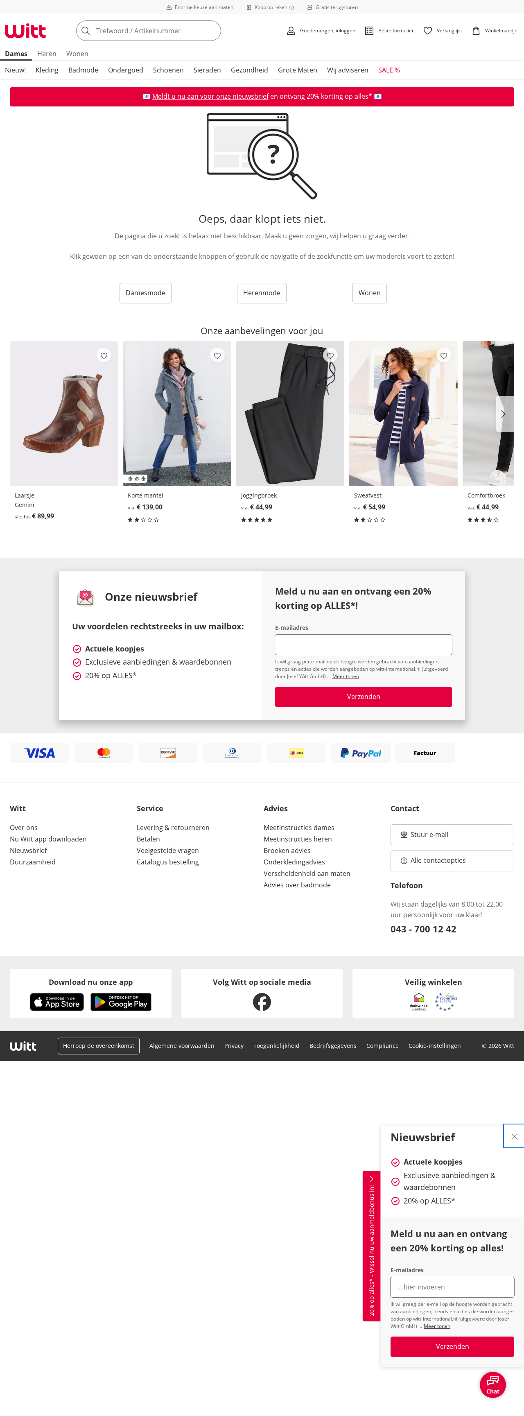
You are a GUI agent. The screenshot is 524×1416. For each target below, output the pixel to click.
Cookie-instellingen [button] (435, 1046)
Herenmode (261, 292)
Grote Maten (297, 70)
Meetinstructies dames (299, 827)
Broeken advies (287, 850)
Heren (46, 53)
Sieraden (207, 70)
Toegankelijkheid (276, 1046)
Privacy (234, 1046)
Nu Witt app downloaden (48, 839)
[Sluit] (514, 1136)
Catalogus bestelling (168, 861)
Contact (405, 808)
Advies (276, 808)
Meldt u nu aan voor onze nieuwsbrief (210, 96)
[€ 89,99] (64, 413)
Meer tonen (437, 1326)
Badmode (83, 70)
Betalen (148, 839)
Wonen (77, 53)
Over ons (24, 827)
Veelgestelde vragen (168, 850)
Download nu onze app (91, 982)
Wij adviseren (347, 70)
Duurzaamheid (33, 861)
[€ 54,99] (403, 413)
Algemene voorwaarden (182, 1046)
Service (150, 808)
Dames (16, 53)
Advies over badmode (297, 884)
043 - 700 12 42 (423, 929)
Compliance (382, 1046)
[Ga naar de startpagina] (25, 30)
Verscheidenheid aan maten (307, 873)
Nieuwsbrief (28, 850)
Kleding (47, 70)
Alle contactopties (438, 860)
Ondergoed (125, 70)
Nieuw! (15, 70)
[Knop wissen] (212, 30)
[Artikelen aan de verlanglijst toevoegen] (104, 355)
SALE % (389, 70)
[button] (505, 414)
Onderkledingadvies (294, 861)
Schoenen (168, 70)
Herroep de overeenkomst (98, 1046)
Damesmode (145, 292)
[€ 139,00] (177, 413)
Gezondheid (249, 70)
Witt (18, 808)
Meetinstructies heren (298, 839)
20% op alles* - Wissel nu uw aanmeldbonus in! (371, 1250)
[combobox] (167, 31)
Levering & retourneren (173, 827)
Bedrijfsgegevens (333, 1046)
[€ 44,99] (290, 413)
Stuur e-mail (429, 837)
